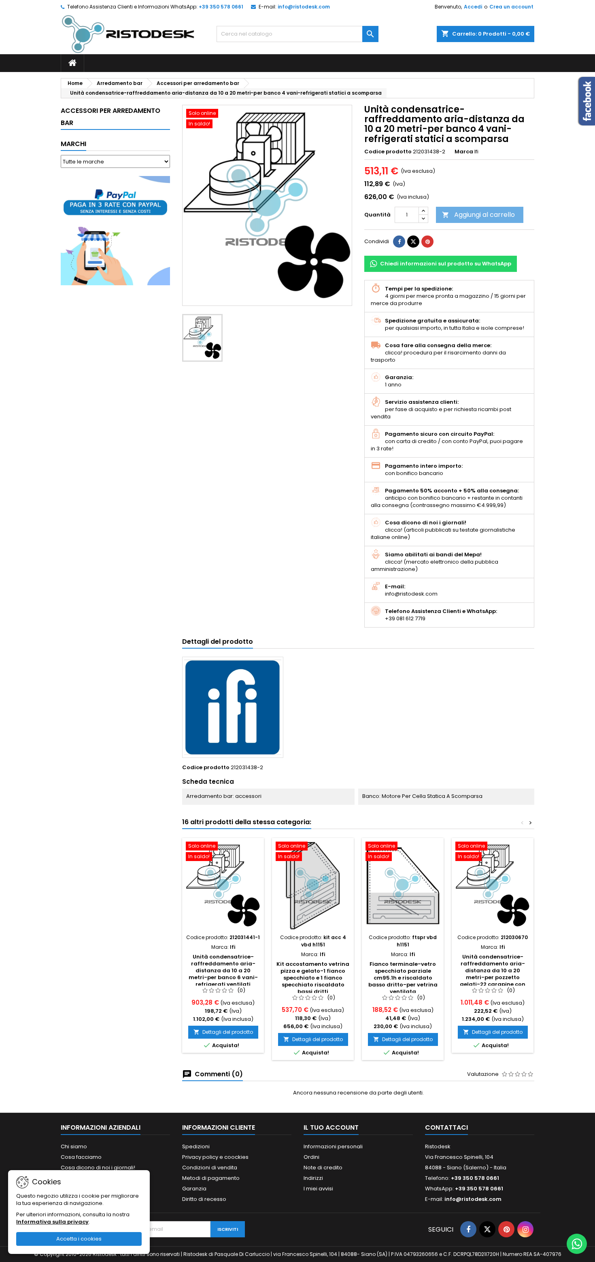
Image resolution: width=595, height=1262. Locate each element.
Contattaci (446, 1127)
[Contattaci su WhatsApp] (577, 1244)
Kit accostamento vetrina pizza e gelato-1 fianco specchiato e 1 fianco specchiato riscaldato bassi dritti (312, 977)
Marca (464, 151)
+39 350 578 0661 (221, 6)
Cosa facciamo (81, 1157)
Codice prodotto (388, 151)
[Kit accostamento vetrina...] (313, 886)
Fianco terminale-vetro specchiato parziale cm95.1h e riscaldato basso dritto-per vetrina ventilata (403, 977)
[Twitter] (487, 1229)
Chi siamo (74, 1146)
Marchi (73, 143)
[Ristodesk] (128, 34)
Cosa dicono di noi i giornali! (98, 1167)
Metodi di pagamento (211, 1178)
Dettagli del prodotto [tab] (217, 641)
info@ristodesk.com (304, 6)
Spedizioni (196, 1146)
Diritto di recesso (204, 1199)
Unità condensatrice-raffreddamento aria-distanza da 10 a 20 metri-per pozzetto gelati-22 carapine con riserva (492, 974)
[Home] (72, 63)
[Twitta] (413, 241)
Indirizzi (313, 1178)
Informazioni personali (333, 1146)
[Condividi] (399, 241)
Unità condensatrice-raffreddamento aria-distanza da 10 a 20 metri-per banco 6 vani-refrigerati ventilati (223, 970)
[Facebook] (468, 1229)
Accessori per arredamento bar (110, 116)
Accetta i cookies (79, 1239)
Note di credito (323, 1167)
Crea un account (511, 6)
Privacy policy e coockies (215, 1157)
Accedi (473, 6)
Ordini (311, 1157)
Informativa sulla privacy (52, 1222)
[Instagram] (525, 1229)
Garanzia (194, 1188)
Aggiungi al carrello (478, 214)
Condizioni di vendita (209, 1167)
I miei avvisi (318, 1188)
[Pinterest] (427, 241)
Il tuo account (331, 1127)
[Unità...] (223, 886)
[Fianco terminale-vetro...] (403, 886)
